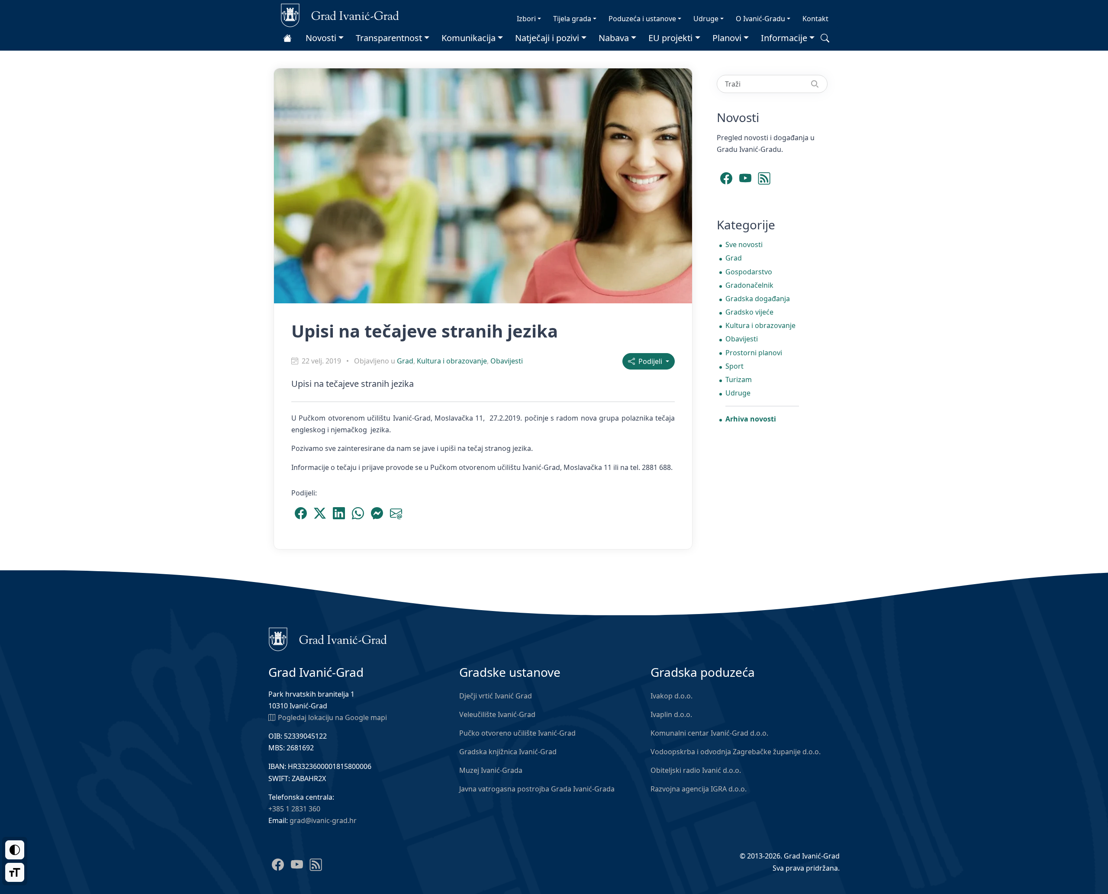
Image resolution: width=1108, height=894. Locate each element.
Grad (405, 361)
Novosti (321, 38)
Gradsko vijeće (749, 312)
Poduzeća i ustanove (642, 18)
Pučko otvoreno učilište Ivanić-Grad (517, 733)
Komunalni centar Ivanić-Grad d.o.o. (709, 733)
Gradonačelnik (749, 285)
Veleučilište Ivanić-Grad (497, 714)
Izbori (526, 18)
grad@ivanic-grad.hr (323, 820)
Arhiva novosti (750, 419)
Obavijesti (506, 361)
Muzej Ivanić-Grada (490, 770)
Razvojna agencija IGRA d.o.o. (699, 789)
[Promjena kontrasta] (14, 849)
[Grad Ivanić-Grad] (339, 14)
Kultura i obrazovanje (452, 361)
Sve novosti (744, 244)
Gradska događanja (757, 298)
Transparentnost (389, 38)
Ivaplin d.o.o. (671, 714)
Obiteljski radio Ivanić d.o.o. (696, 770)
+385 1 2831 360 (294, 809)
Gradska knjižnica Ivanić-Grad (508, 751)
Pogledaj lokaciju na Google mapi (332, 717)
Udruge (705, 18)
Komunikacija (468, 38)
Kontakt (815, 18)
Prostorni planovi (753, 352)
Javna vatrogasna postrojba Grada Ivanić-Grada (537, 789)
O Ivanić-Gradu (760, 18)
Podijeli (649, 361)
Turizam (738, 379)
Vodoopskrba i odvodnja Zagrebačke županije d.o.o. (736, 751)
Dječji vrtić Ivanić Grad (495, 696)
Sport (734, 366)
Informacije (784, 38)
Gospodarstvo (748, 272)
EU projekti (670, 38)
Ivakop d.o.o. (671, 696)
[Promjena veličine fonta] (14, 872)
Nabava (614, 38)
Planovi (726, 38)
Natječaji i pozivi (547, 38)
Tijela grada (572, 18)
